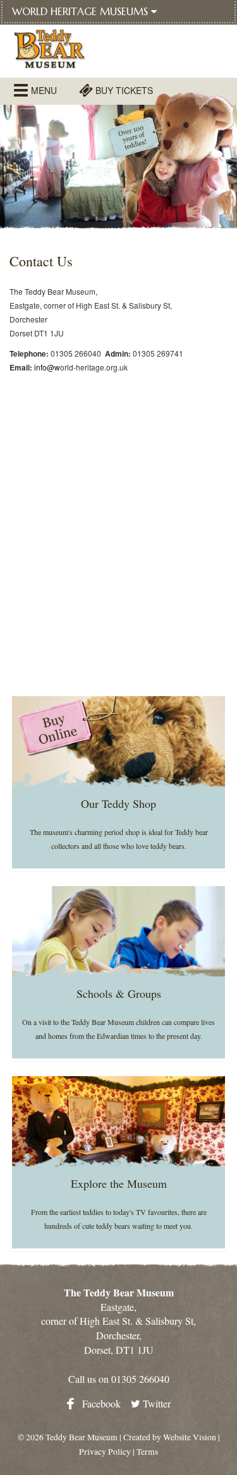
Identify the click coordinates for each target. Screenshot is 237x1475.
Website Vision (189, 1437)
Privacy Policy (105, 1451)
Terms (147, 1451)
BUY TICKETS (123, 90)
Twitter (155, 1403)
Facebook (100, 1403)
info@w (47, 367)
